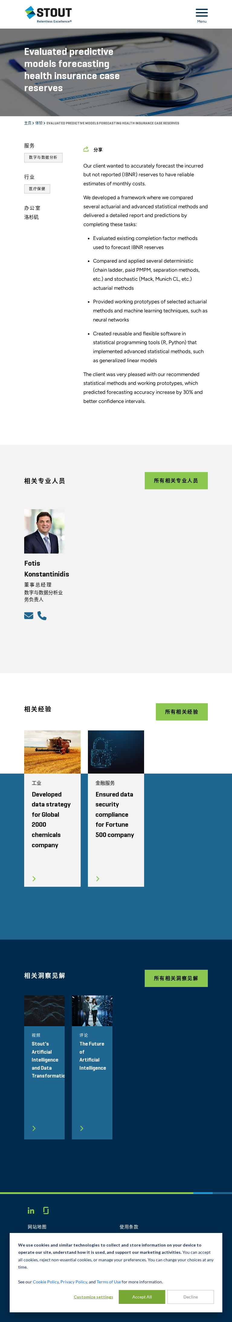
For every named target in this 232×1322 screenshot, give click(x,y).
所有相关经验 (181, 712)
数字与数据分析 (43, 157)
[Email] (29, 615)
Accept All (142, 1296)
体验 (39, 123)
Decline (190, 1296)
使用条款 (129, 1227)
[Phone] (42, 615)
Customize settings (93, 1296)
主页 (28, 123)
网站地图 (37, 1227)
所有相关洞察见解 (176, 978)
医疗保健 (37, 189)
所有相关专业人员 (176, 481)
